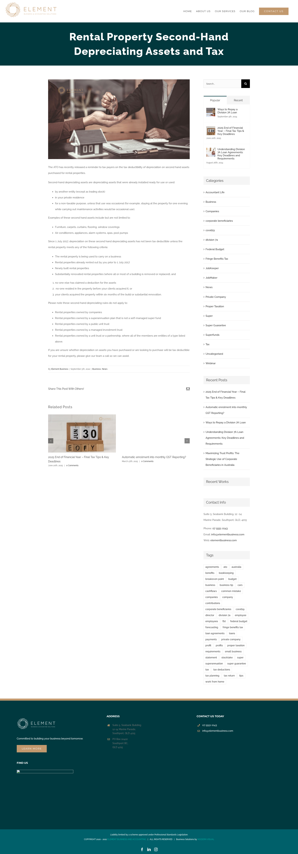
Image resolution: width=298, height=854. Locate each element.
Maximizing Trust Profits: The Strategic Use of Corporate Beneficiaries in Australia (222, 459)
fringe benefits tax (233, 627)
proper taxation (236, 645)
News (104, 369)
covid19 (210, 230)
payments (211, 639)
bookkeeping (226, 573)
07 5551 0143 (220, 528)
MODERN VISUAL (205, 839)
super (240, 657)
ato (225, 567)
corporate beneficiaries (219, 220)
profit (208, 645)
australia (236, 567)
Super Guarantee (216, 325)
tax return (229, 675)
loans (232, 633)
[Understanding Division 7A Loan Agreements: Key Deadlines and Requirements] (210, 150)
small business (233, 651)
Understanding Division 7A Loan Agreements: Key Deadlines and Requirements (231, 154)
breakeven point (214, 579)
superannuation (214, 663)
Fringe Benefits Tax (217, 258)
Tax (208, 344)
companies (211, 597)
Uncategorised (214, 353)
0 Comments (72, 465)
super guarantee (236, 663)
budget (232, 579)
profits (219, 645)
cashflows (211, 591)
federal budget (238, 621)
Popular (215, 100)
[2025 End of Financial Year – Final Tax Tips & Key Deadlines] (210, 129)
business (210, 585)
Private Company (216, 296)
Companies (212, 211)
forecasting (211, 627)
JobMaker (211, 277)
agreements (212, 567)
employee (240, 615)
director (209, 615)
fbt (224, 621)
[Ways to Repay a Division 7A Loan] (210, 110)
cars (240, 585)
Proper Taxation (215, 306)
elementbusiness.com (223, 540)
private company (231, 639)
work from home (214, 681)
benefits (209, 573)
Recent (238, 100)
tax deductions (221, 669)
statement (211, 657)
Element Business (59, 369)
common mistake (231, 591)
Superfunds (212, 334)
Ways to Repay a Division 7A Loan (227, 111)
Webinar (211, 363)
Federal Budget (215, 249)
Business (96, 369)
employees (211, 621)
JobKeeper (212, 268)
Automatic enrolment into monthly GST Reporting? (154, 457)
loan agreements (215, 633)
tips (241, 675)
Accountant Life (215, 192)
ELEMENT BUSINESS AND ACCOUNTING (126, 839)
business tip (226, 585)
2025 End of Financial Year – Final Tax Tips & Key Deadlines (230, 131)
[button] (50, 440)
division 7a (212, 239)
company (227, 597)
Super (209, 315)
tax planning (212, 675)
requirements (212, 651)
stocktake (227, 657)
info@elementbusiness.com (227, 534)
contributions (212, 603)
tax (207, 669)
